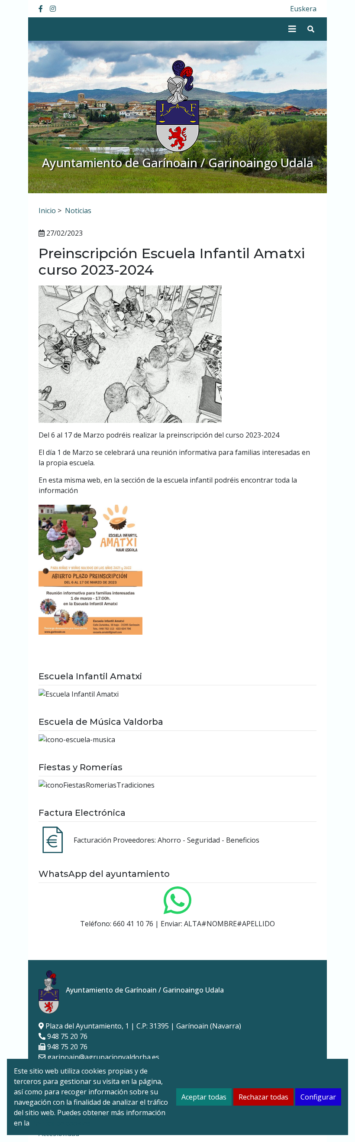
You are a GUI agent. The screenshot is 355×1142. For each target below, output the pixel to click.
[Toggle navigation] (292, 29)
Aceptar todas (203, 1097)
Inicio (47, 210)
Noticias (78, 210)
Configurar (318, 1097)
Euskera (303, 8)
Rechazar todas (263, 1097)
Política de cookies (60, 1123)
